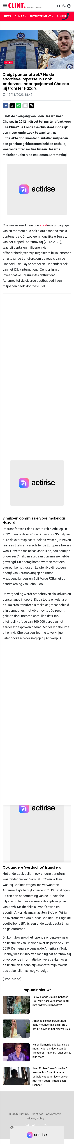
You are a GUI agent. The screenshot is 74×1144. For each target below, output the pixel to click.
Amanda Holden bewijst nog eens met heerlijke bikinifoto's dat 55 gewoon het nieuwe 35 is (52, 1025)
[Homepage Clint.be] (26, 5)
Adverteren (53, 1114)
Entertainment (40, 16)
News (7, 16)
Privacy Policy (35, 1118)
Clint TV (20, 16)
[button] (59, 6)
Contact (37, 1114)
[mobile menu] (5, 5)
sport (43, 225)
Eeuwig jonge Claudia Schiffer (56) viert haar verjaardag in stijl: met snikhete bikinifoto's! (51, 1001)
